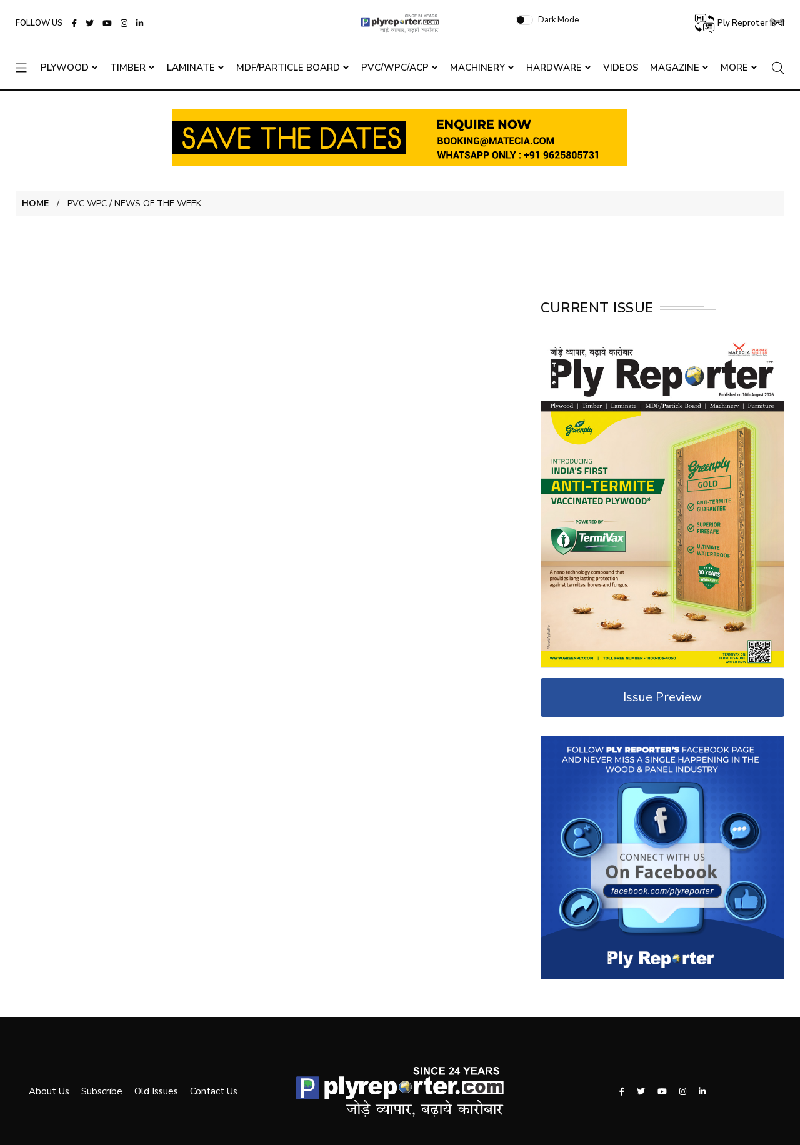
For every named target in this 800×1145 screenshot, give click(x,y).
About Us (49, 1091)
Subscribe (101, 1091)
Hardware (554, 67)
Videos (621, 67)
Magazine (674, 67)
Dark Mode (558, 20)
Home (35, 203)
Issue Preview (662, 697)
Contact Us (214, 1091)
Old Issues (156, 1091)
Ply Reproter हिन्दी (750, 23)
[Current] (662, 501)
